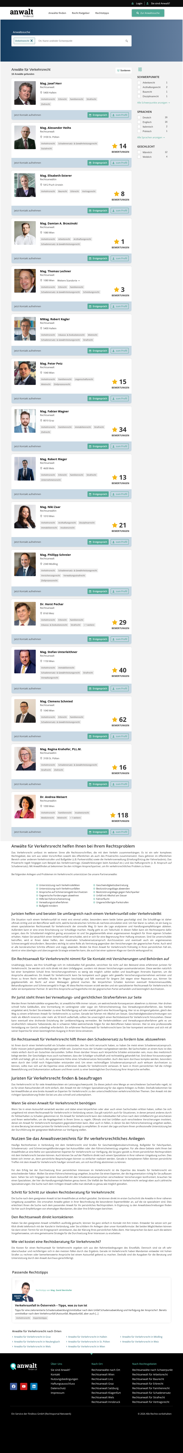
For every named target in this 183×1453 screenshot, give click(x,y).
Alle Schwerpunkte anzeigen (152, 102)
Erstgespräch (100, 115)
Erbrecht (62, 99)
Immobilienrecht (83, 427)
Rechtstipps (102, 13)
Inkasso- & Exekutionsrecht (71, 335)
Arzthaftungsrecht (82, 239)
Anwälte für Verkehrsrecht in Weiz (140, 1341)
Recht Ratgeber (81, 13)
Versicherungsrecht (50, 575)
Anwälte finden (57, 13)
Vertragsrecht (88, 191)
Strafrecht (91, 99)
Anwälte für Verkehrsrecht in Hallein (87, 1336)
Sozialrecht (46, 148)
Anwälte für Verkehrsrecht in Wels (32, 1346)
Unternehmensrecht (51, 480)
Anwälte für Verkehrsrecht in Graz (32, 1336)
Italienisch (148, 127)
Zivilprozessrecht (62, 384)
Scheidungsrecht (91, 292)
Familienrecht (76, 99)
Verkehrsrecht (22, 41)
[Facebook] (13, 1386)
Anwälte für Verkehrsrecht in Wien (86, 1346)
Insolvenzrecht (67, 527)
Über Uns (56, 1364)
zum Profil (121, 115)
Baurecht (62, 191)
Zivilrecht (45, 104)
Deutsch (147, 117)
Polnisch (147, 131)
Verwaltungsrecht (49, 677)
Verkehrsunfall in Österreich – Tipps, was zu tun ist (51, 1305)
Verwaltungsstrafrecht (74, 575)
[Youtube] (23, 1386)
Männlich (147, 152)
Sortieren (125, 70)
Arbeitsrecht (64, 239)
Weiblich (147, 157)
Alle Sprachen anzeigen (150, 137)
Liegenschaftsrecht (84, 379)
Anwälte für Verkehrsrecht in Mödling (142, 1336)
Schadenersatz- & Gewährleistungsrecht (77, 143)
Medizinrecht (47, 817)
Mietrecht (92, 335)
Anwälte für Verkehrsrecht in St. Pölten (89, 1341)
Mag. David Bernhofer (61, 1290)
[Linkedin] (33, 1386)
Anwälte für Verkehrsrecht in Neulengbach (37, 1341)
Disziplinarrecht (87, 522)
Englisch (147, 122)
